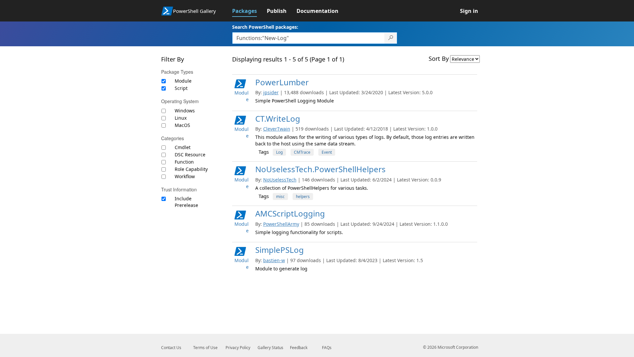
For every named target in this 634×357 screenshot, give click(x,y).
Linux (181, 118)
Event (327, 152)
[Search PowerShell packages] (390, 38)
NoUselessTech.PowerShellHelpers (320, 169)
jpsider (271, 92)
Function (184, 162)
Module (183, 81)
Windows (185, 110)
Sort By (439, 58)
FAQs (327, 347)
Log (279, 152)
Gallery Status (270, 347)
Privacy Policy (238, 347)
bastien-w (274, 260)
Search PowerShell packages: (265, 27)
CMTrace (302, 152)
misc (280, 196)
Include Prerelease (186, 201)
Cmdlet (183, 147)
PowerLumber (282, 82)
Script (181, 88)
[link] (249, 11)
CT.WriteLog (277, 118)
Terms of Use (205, 347)
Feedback (298, 347)
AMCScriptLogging (290, 213)
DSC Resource (190, 154)
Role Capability (191, 169)
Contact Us (171, 347)
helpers (303, 196)
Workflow (185, 176)
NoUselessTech (280, 180)
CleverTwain (276, 129)
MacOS (182, 125)
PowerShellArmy (281, 224)
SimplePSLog (279, 249)
